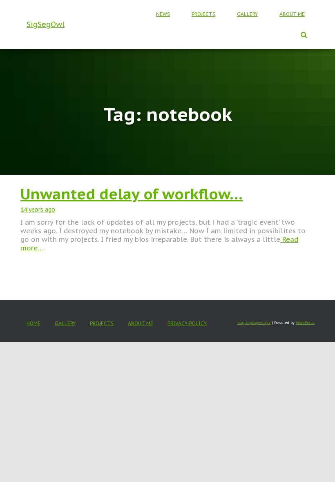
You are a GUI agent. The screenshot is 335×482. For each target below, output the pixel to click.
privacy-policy (187, 323)
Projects (203, 14)
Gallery (247, 14)
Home (33, 323)
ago (37, 209)
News (163, 14)
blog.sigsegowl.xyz (253, 322)
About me (292, 14)
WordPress (305, 322)
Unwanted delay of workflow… (131, 193)
